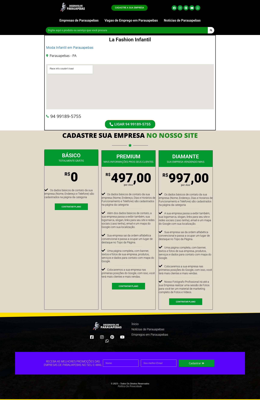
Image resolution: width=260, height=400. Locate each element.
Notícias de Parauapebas (182, 20)
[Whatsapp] (197, 7)
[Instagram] (180, 7)
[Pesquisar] (211, 30)
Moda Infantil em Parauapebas (69, 47)
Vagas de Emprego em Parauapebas (131, 20)
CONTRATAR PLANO (71, 207)
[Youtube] (191, 7)
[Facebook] (174, 7)
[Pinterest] (186, 7)
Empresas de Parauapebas (79, 20)
